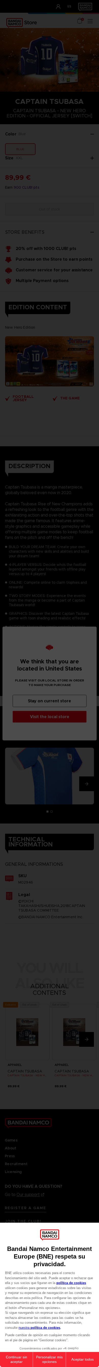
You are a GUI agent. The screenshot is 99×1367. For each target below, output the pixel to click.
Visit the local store (49, 716)
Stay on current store (49, 701)
